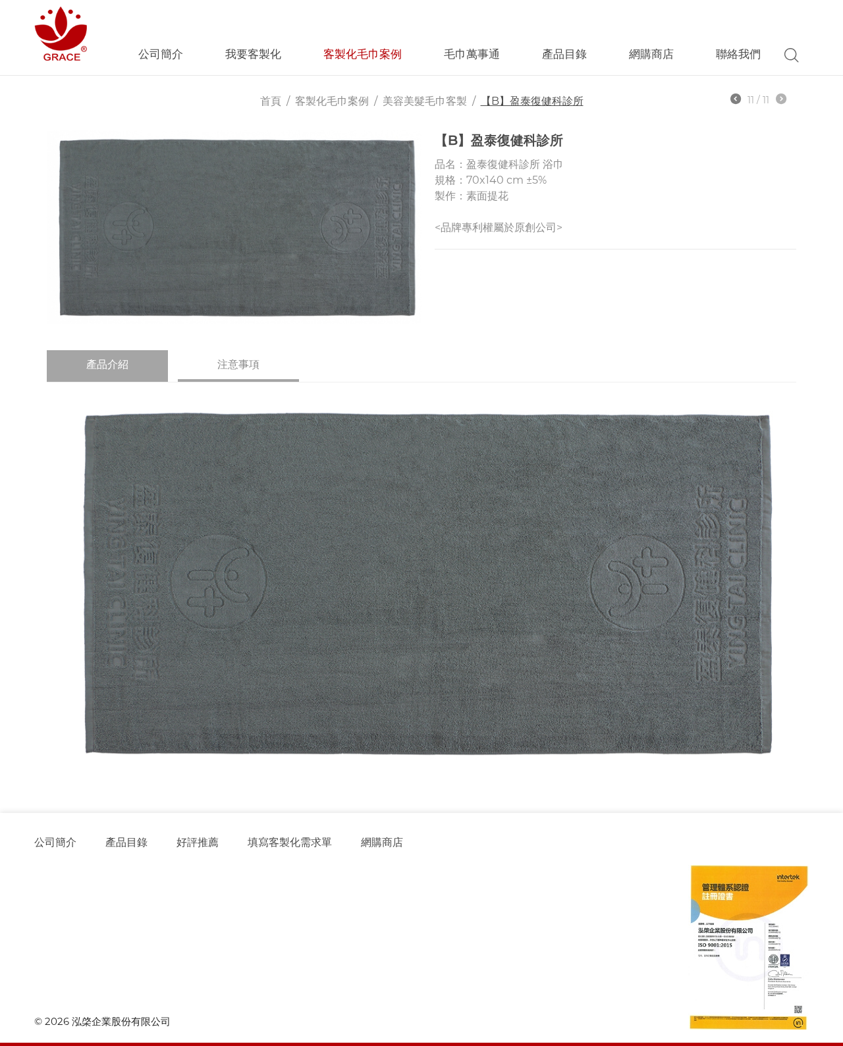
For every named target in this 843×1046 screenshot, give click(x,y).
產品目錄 (126, 842)
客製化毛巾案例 (362, 54)
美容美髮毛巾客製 (425, 101)
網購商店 (651, 54)
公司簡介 (160, 54)
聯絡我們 (738, 54)
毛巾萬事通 (472, 54)
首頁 (270, 101)
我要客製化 (253, 54)
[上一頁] (735, 101)
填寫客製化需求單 (290, 842)
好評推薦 (198, 842)
